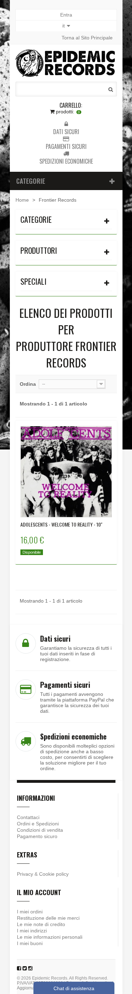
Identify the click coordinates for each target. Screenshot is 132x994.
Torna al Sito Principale (87, 37)
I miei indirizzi (32, 930)
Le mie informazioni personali (49, 937)
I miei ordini (30, 911)
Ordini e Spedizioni (38, 823)
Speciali (33, 281)
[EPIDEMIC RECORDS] (66, 63)
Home (22, 200)
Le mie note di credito (41, 924)
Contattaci (28, 817)
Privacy (25, 874)
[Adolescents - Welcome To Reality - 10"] (66, 471)
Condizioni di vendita (40, 830)
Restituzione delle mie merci (48, 918)
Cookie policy (54, 874)
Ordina (28, 384)
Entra (66, 15)
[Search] (111, 89)
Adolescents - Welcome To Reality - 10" (61, 524)
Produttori (38, 250)
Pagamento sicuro (37, 836)
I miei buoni (30, 943)
